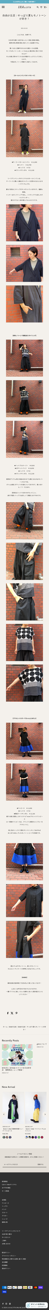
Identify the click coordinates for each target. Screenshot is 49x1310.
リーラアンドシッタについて (11, 1231)
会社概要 (5, 1262)
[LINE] (10, 1304)
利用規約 (5, 1265)
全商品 (4, 1200)
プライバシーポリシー (9, 1256)
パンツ (4, 1209)
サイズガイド (6, 1237)
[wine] (7, 1137)
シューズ (4, 1219)
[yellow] (26, 1137)
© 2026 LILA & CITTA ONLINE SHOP (14, 1307)
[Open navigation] (9, 7)
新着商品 (5, 1181)
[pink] (42, 1137)
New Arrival (8, 1086)
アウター (5, 1216)
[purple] (36, 1137)
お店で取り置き (7, 1234)
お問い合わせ (6, 1244)
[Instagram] (6, 1304)
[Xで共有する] (12, 1013)
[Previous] (3, 1114)
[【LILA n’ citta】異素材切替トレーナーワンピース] (13, 1108)
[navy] (10, 1137)
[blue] (29, 1137)
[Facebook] (2, 1304)
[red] (33, 1137)
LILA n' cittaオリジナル (9, 1184)
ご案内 (4, 1240)
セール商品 (5, 1191)
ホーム (5, 1027)
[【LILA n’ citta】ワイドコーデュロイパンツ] (35, 1108)
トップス (5, 1206)
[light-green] (39, 1137)
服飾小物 (5, 1222)
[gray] (4, 1137)
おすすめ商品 (6, 1188)
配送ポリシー (6, 1252)
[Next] (45, 1114)
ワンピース (5, 1203)
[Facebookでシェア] (7, 1013)
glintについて (42, 1044)
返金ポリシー (6, 1268)
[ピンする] (16, 1013)
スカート (5, 1212)
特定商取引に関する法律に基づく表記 (14, 1259)
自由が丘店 (12, 1027)
